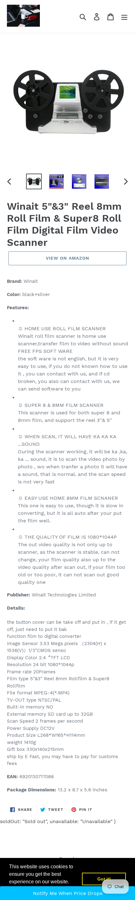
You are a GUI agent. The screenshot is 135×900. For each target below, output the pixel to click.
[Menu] (124, 16)
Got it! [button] (104, 878)
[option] (34, 181)
